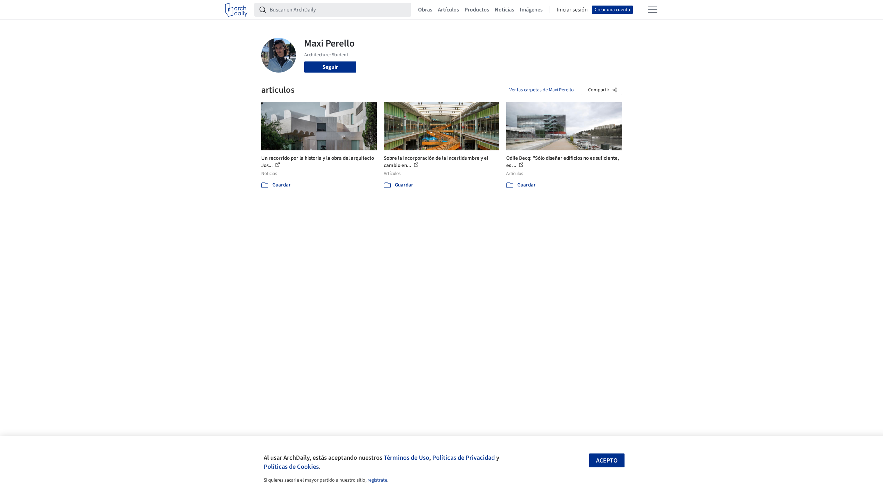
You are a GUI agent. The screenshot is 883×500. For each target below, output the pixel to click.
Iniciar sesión (572, 10)
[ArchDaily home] (236, 10)
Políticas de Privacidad (463, 457)
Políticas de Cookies (291, 466)
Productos (477, 10)
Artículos (448, 10)
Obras (425, 10)
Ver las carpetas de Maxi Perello (541, 90)
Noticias (504, 10)
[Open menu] (652, 9)
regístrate (377, 480)
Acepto (607, 460)
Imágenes (531, 10)
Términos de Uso (406, 457)
